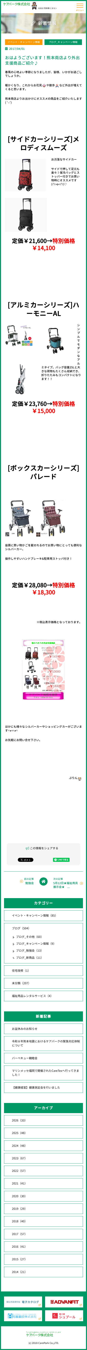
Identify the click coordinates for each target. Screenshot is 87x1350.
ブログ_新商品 (30, 958)
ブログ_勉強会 (30, 950)
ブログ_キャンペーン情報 (63, 42)
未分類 (21, 983)
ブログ (21, 928)
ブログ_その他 (30, 937)
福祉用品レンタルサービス (32, 996)
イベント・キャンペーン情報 (24, 42)
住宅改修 (21, 970)
